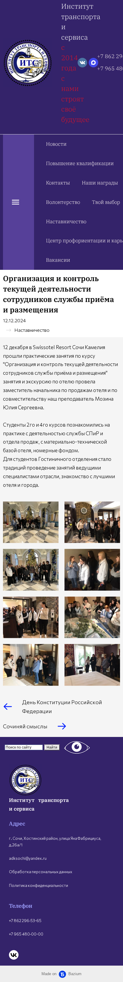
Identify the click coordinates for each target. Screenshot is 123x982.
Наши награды (100, 182)
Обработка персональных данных (40, 871)
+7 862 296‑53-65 (25, 920)
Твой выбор (106, 202)
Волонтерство (63, 202)
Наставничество (66, 221)
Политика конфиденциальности (38, 885)
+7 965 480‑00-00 (26, 934)
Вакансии (58, 260)
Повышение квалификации (80, 163)
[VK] (14, 955)
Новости (56, 144)
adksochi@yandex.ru (28, 858)
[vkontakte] (82, 62)
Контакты (58, 182)
